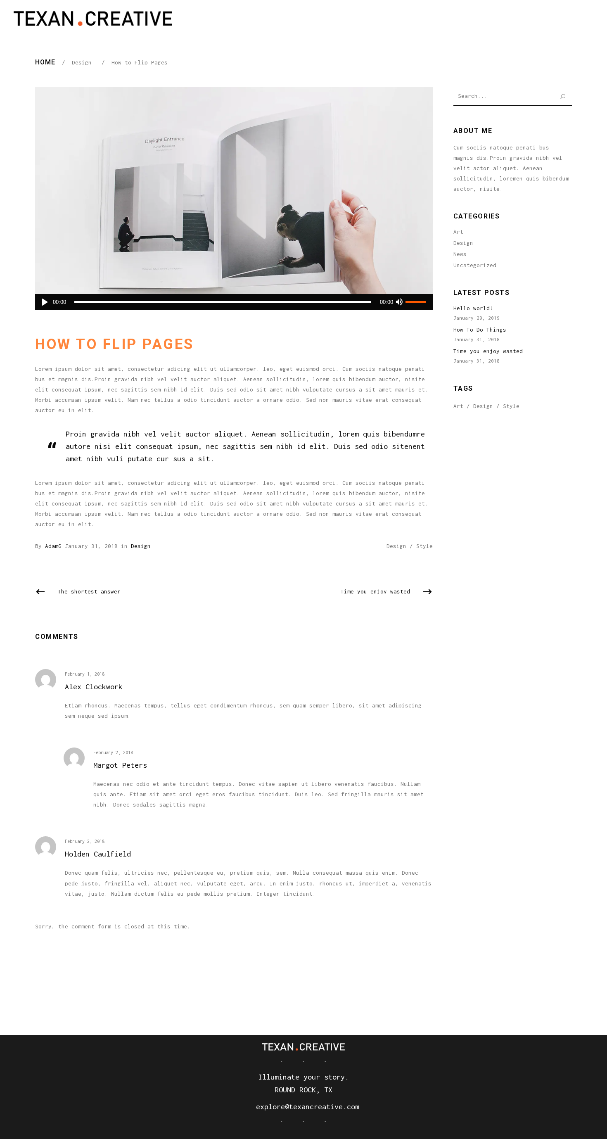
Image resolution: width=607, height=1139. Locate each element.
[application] (234, 302)
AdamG (53, 546)
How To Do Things (479, 329)
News (460, 254)
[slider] (417, 302)
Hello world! (473, 308)
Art (458, 231)
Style (424, 546)
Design (82, 62)
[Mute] (399, 302)
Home (45, 62)
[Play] (45, 302)
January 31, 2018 (91, 546)
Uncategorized (474, 265)
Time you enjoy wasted (488, 351)
